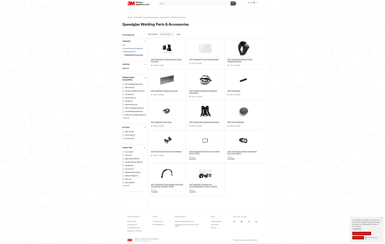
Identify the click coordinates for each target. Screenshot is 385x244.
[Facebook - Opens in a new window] (248, 221)
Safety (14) (125, 68)
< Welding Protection (129, 52)
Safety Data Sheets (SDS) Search (184, 221)
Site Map (213, 227)
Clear (178, 34)
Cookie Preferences (154, 239)
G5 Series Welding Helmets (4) (134, 91)
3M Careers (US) (132, 224)
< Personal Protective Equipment (132, 48)
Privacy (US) (144, 239)
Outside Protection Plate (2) (133, 162)
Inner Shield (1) (129, 182)
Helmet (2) (128, 155)
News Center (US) (158, 221)
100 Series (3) (129, 94)
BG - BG (250, 2)
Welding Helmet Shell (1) (132, 172)
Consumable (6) (130, 135)
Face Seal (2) (129, 152)
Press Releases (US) (158, 224)
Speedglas (165, 34)
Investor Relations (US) (133, 227)
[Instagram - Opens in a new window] (256, 221)
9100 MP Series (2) (131, 105)
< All (123, 45)
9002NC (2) (129, 101)
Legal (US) (137, 239)
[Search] (233, 4)
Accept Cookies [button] (358, 237)
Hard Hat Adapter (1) (131, 176)
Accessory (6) (129, 138)
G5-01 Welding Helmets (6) (133, 84)
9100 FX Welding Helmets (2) (134, 108)
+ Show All (125, 118)
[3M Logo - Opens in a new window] (139, 4)
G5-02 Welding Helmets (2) (133, 111)
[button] (371, 237)
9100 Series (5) (129, 87)
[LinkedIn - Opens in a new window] (234, 221)
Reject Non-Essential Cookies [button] (361, 233)
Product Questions (216, 221)
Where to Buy (215, 224)
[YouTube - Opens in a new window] (241, 221)
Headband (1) (129, 165)
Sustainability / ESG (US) (134, 231)
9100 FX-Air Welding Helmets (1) (135, 115)
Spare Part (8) (129, 131)
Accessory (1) (129, 169)
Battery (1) (128, 179)
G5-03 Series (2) (130, 98)
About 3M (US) (131, 221)
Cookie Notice (357, 229)
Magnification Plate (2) (132, 159)
